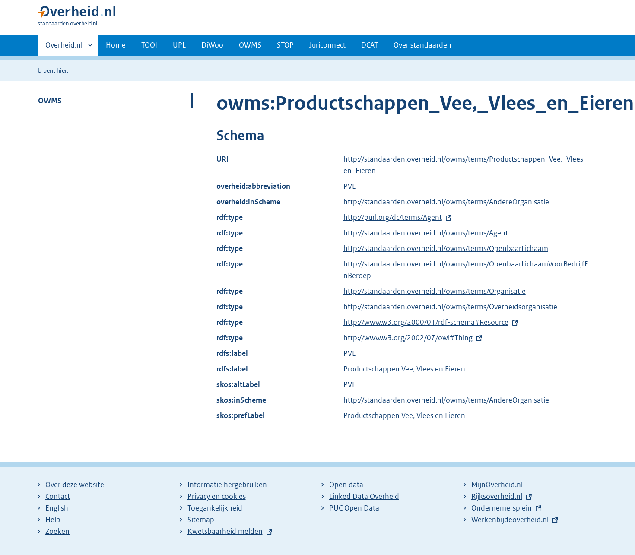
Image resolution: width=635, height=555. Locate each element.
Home (116, 45)
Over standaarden (422, 45)
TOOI (149, 45)
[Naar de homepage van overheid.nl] (76, 13)
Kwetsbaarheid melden (225, 531)
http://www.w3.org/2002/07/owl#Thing (408, 338)
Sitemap (200, 519)
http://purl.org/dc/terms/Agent (392, 217)
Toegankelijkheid (214, 508)
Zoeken (57, 531)
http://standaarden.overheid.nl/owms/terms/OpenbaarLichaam (445, 248)
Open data (346, 484)
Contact (57, 496)
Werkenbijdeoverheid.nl (510, 519)
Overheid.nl (64, 48)
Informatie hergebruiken (227, 484)
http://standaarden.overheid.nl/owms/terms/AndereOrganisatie (446, 201)
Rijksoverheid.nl (496, 496)
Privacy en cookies (216, 496)
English (56, 508)
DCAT (369, 45)
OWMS (250, 45)
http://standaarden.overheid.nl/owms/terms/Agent (425, 233)
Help (52, 519)
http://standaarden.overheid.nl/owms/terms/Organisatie (434, 291)
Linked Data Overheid (364, 496)
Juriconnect (327, 45)
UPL (179, 45)
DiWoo (212, 45)
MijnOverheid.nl (497, 484)
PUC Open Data (354, 508)
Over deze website (74, 484)
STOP (285, 45)
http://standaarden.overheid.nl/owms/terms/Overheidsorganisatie (450, 306)
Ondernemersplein (501, 508)
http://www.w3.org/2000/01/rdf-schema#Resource (425, 322)
